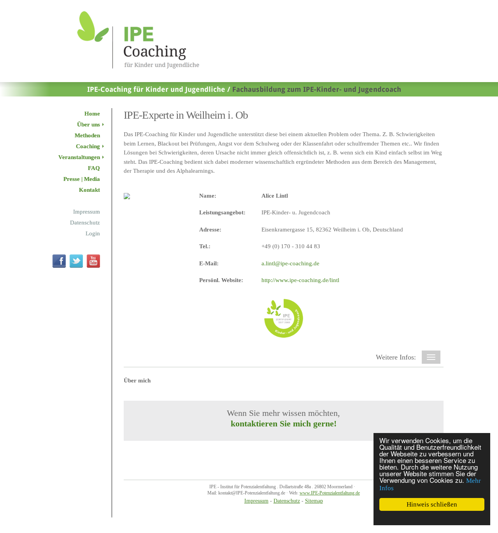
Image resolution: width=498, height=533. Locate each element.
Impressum (256, 501)
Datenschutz (287, 501)
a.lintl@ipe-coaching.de (290, 263)
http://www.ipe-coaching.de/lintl (300, 280)
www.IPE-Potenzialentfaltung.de (330, 493)
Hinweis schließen (432, 504)
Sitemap (314, 501)
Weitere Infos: (396, 357)
